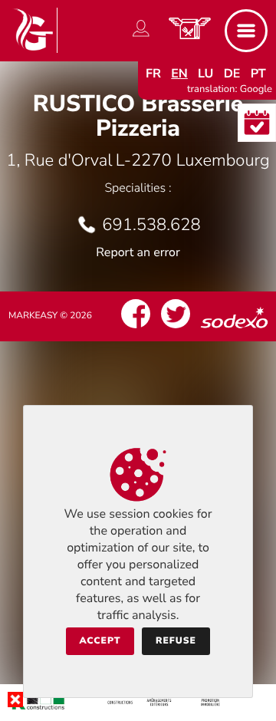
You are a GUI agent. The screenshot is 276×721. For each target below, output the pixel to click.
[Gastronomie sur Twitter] (175, 328)
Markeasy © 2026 (50, 316)
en (179, 73)
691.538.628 (151, 224)
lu (205, 73)
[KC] (138, 708)
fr (153, 73)
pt (258, 73)
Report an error (137, 252)
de (232, 73)
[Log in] (141, 37)
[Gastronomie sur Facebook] (135, 328)
